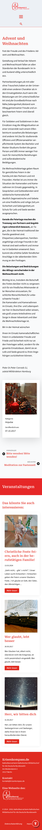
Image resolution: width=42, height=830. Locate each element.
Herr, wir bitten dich (20, 714)
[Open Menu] (21, 17)
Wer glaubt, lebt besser (17, 639)
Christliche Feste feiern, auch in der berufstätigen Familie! (21, 556)
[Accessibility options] (35, 823)
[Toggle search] (21, 24)
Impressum (31, 824)
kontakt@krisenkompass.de (13, 781)
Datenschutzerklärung (13, 824)
